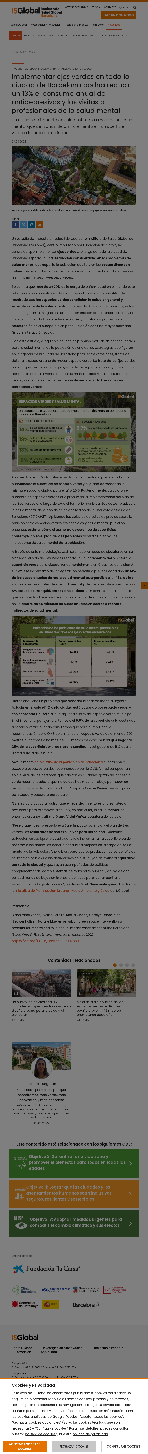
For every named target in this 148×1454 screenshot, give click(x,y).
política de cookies (40, 1434)
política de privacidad (90, 1434)
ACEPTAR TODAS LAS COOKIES (24, 1446)
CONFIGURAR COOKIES (123, 1446)
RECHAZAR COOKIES (74, 1446)
